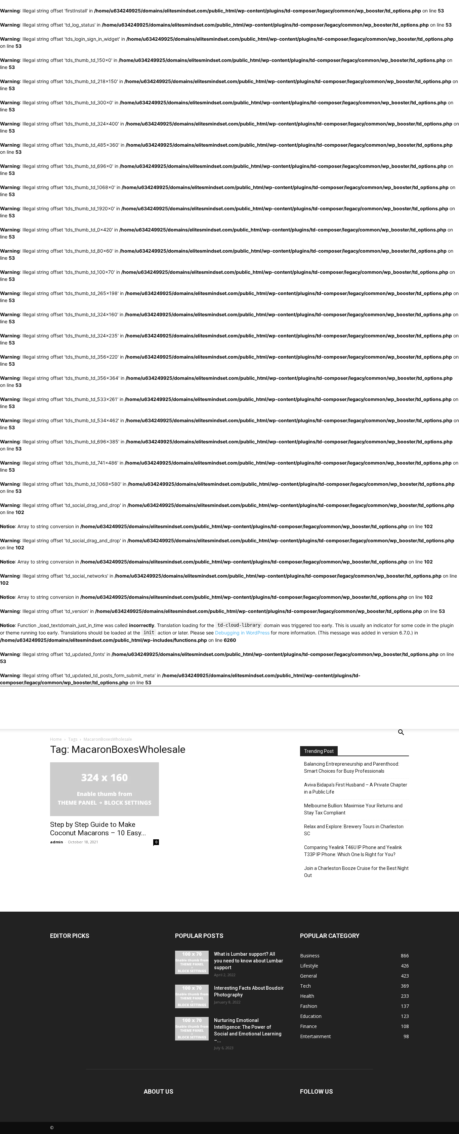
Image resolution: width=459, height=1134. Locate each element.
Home (56, 739)
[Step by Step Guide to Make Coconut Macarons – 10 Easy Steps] (104, 789)
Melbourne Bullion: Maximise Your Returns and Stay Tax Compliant (353, 809)
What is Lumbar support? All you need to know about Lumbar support (248, 960)
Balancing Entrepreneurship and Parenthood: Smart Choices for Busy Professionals (351, 767)
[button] (401, 733)
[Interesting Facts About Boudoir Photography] (192, 996)
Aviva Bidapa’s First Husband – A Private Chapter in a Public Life (355, 788)
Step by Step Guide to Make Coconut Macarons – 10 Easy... (98, 828)
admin (56, 841)
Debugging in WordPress (242, 632)
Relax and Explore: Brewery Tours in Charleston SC (354, 830)
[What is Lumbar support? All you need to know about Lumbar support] (192, 962)
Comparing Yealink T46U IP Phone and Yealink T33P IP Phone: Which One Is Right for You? (353, 851)
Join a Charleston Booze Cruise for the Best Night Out (356, 872)
